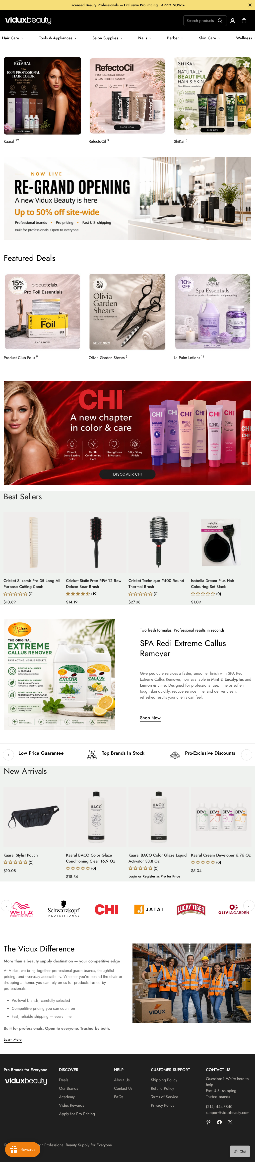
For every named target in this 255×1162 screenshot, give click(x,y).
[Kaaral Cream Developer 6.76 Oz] (221, 817)
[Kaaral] (42, 96)
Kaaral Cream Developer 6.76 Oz (221, 855)
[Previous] (8, 755)
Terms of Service (164, 1097)
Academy (67, 1097)
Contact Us (123, 1088)
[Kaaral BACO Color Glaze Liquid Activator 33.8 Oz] (158, 817)
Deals (63, 1080)
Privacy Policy (162, 1105)
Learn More (13, 1039)
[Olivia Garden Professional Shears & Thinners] (127, 312)
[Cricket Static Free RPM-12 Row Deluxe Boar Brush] (96, 542)
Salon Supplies (105, 38)
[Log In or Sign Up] (232, 20)
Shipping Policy (164, 1080)
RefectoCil (99, 141)
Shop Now (150, 718)
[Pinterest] (208, 1122)
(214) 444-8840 (219, 1106)
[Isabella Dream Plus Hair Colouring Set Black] (221, 542)
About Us (121, 1080)
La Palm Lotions (189, 358)
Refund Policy (162, 1088)
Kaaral (11, 141)
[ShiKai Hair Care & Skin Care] (212, 96)
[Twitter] (230, 1122)
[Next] (246, 755)
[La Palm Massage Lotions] (212, 312)
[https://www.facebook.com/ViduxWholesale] (219, 1122)
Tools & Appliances (55, 38)
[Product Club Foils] (42, 312)
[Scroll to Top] (245, 1135)
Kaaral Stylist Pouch (20, 855)
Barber (173, 38)
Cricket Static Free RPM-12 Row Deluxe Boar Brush (93, 583)
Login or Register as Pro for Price (154, 876)
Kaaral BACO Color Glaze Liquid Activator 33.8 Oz (157, 858)
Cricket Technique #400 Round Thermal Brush (156, 583)
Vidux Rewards (71, 1105)
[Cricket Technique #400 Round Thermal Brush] (158, 542)
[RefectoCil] (127, 96)
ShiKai (180, 141)
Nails (142, 38)
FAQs (118, 1097)
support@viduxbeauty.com (227, 1112)
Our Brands (68, 1088)
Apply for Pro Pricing (77, 1114)
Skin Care (207, 38)
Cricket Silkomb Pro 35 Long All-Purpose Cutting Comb (32, 583)
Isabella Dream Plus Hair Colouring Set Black (212, 583)
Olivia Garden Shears (108, 358)
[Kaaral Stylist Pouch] (33, 817)
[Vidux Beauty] (29, 20)
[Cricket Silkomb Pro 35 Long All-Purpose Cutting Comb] (33, 542)
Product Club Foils (21, 358)
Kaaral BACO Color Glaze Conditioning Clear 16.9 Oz (90, 858)
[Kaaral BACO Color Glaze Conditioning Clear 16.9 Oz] (96, 817)
